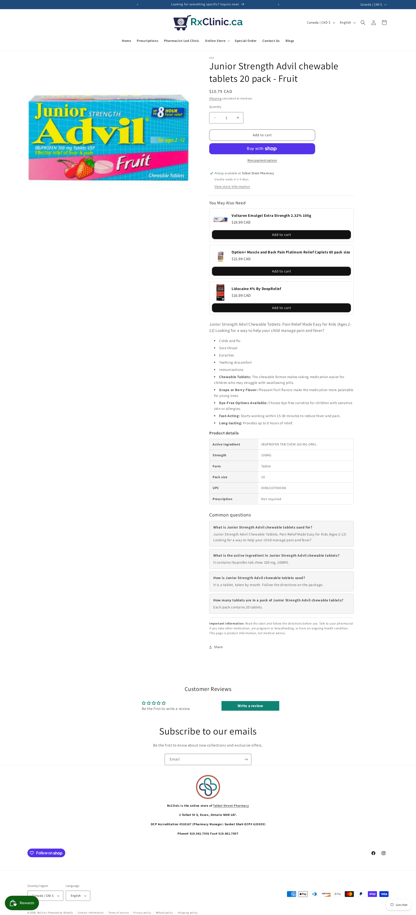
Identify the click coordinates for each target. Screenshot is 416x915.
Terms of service (118, 912)
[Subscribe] (245, 759)
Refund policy (164, 912)
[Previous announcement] (137, 4)
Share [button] (218, 647)
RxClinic (42, 912)
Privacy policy (142, 912)
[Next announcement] (278, 4)
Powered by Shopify (60, 912)
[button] (217, 41)
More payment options (262, 160)
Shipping (215, 98)
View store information (232, 186)
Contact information (91, 912)
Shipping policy (188, 912)
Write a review (250, 705)
